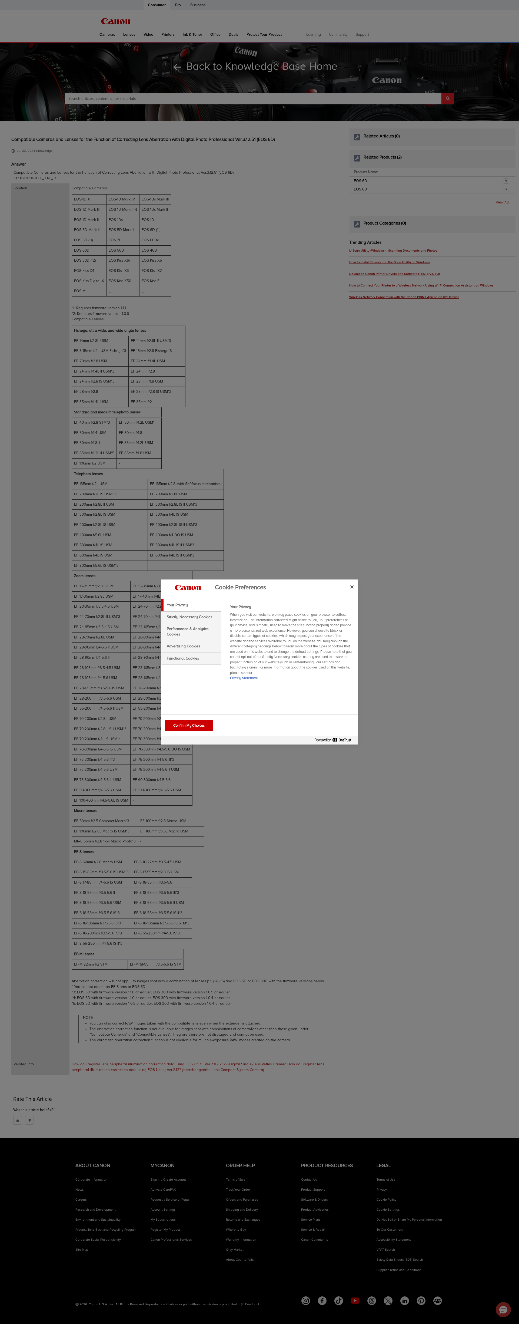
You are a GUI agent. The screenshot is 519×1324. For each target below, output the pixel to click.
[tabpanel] (291, 644)
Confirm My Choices (189, 725)
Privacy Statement (244, 678)
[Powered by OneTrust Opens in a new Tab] (334, 741)
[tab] (191, 605)
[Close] (352, 587)
